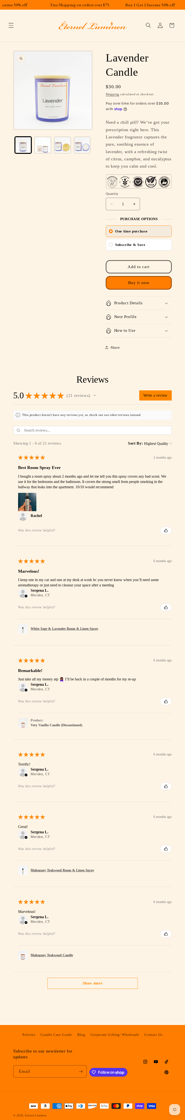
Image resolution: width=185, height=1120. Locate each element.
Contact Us (153, 1034)
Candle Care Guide (56, 1034)
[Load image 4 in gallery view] (82, 145)
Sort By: (135, 443)
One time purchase (131, 231)
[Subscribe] (80, 1071)
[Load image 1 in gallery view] (23, 145)
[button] (11, 25)
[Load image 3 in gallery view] (62, 145)
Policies (28, 1034)
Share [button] (115, 347)
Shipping (112, 94)
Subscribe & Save (130, 245)
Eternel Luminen (35, 1115)
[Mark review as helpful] (166, 530)
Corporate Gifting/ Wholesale (115, 1034)
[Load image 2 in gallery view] (42, 145)
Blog (81, 1034)
